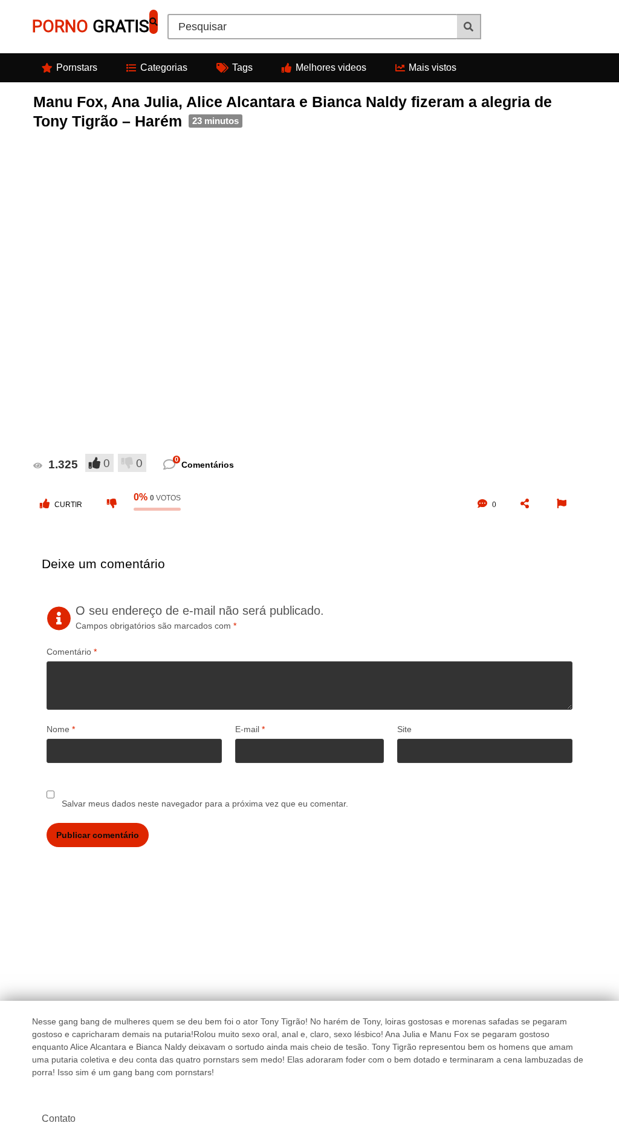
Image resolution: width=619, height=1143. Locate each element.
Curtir (68, 504)
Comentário (72, 652)
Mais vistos (432, 67)
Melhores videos (331, 67)
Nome (61, 729)
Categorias (163, 67)
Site (404, 729)
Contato (59, 1118)
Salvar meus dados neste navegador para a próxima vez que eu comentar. (205, 803)
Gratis (90, 26)
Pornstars (76, 67)
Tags (242, 67)
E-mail (250, 729)
